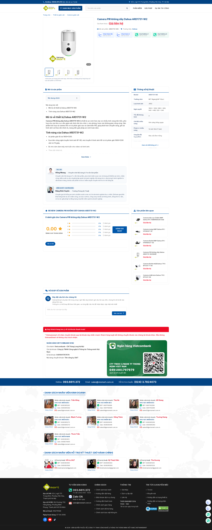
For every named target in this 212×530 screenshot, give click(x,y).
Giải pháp (148, 8)
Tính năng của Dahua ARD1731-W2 (61, 111)
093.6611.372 (71, 382)
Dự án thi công (162, 8)
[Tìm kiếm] (127, 8)
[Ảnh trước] (48, 43)
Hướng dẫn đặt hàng (103, 493)
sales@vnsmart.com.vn (102, 382)
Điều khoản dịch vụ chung (105, 497)
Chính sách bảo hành (103, 490)
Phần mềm (137, 8)
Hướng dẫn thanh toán (104, 501)
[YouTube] (50, 520)
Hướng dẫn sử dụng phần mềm (156, 502)
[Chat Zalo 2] (208, 508)
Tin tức (149, 490)
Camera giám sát (73, 15)
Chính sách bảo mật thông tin (106, 512)
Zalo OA (78, 496)
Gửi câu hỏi (118, 313)
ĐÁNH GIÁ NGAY (120, 230)
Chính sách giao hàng (104, 505)
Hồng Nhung (60, 173)
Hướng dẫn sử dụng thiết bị (157, 497)
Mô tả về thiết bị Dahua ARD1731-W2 (62, 108)
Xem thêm (85, 157)
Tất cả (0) (50, 244)
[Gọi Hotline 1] (208, 514)
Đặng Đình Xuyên (62, 191)
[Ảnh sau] (89, 43)
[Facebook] (45, 520)
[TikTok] (55, 520)
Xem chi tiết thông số (149, 145)
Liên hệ (124, 497)
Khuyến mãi (151, 493)
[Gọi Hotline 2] (208, 520)
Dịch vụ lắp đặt (127, 493)
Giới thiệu (125, 490)
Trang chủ (46, 15)
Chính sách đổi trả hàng (104, 509)
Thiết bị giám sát (58, 15)
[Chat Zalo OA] (208, 502)
